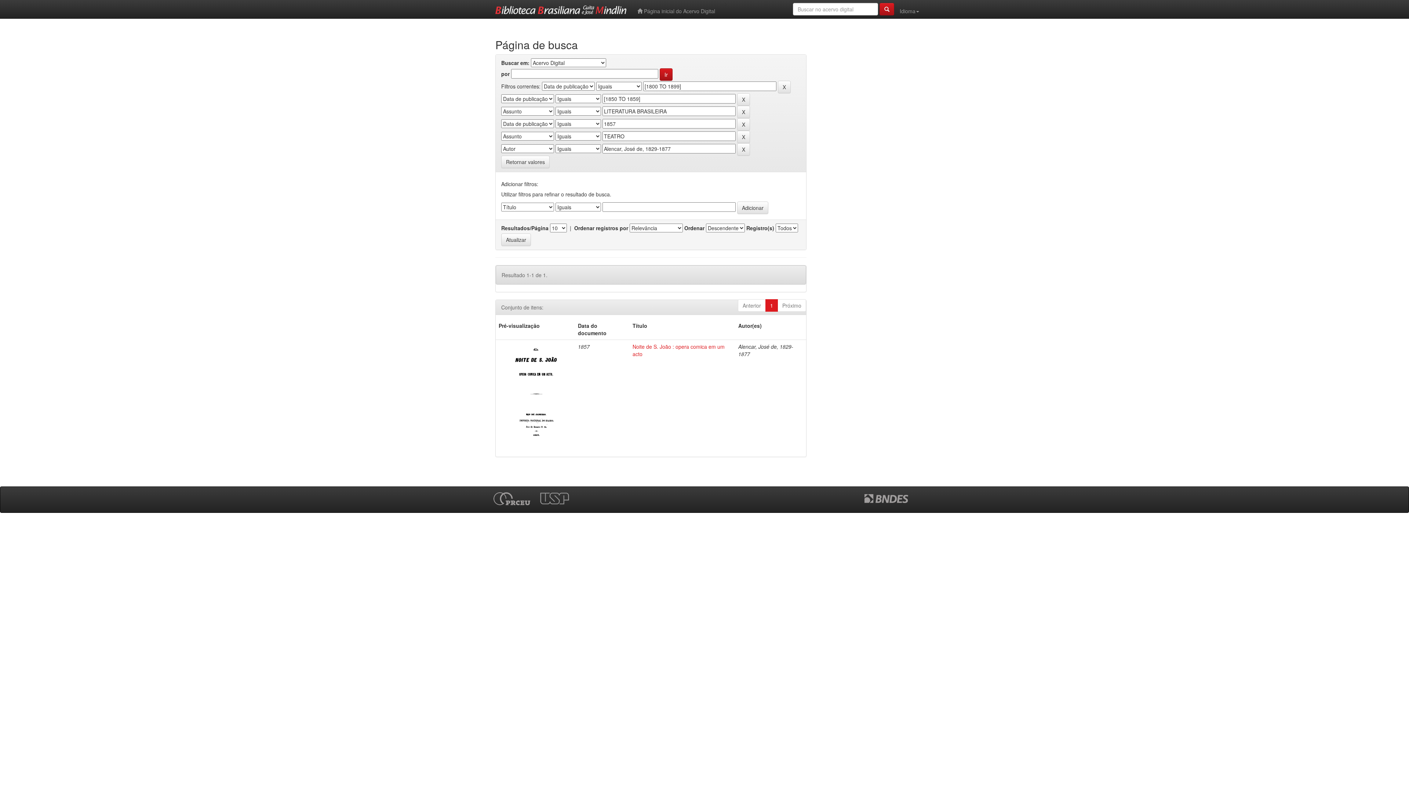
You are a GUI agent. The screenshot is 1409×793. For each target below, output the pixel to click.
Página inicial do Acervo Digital (678, 11)
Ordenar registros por (601, 228)
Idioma (907, 11)
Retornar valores (525, 162)
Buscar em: (515, 62)
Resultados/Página (525, 228)
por (505, 73)
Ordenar (694, 228)
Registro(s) (760, 228)
